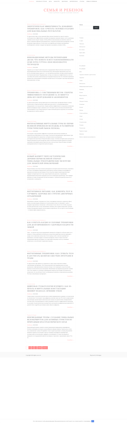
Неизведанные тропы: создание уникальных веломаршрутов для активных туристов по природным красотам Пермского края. (50, 319)
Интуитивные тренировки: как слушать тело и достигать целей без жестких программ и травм (50, 255)
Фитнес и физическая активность (36, 24)
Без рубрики (82, 65)
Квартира (81, 89)
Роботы (81, 110)
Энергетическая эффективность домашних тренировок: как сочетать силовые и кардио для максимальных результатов (50, 28)
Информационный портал (85, 86)
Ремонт (81, 107)
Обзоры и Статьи (41, 1)
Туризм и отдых (31, 121)
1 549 (39, 347)
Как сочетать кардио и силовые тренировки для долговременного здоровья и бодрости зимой (50, 224)
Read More (70, 47)
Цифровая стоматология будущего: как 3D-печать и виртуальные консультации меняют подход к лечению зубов (49, 288)
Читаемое (81, 43)
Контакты (81, 55)
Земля (80, 80)
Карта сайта (82, 52)
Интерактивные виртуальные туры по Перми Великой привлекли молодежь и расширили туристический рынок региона (50, 126)
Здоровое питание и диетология (36, 189)
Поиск (81, 24)
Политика (81, 104)
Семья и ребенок (91, 1)
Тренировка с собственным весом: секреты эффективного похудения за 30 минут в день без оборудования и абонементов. (50, 95)
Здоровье (65, 1)
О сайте (81, 40)
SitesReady (29, 34)
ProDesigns (98, 355)
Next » (45, 347)
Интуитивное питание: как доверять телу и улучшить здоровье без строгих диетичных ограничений (50, 193)
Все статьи (81, 49)
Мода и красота (83, 95)
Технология (82, 128)
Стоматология (31, 55)
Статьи (82, 1)
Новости (57, 1)
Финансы (81, 134)
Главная (31, 1)
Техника (81, 125)
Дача (50, 1)
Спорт (80, 116)
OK (92, 421)
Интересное (74, 1)
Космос (81, 92)
